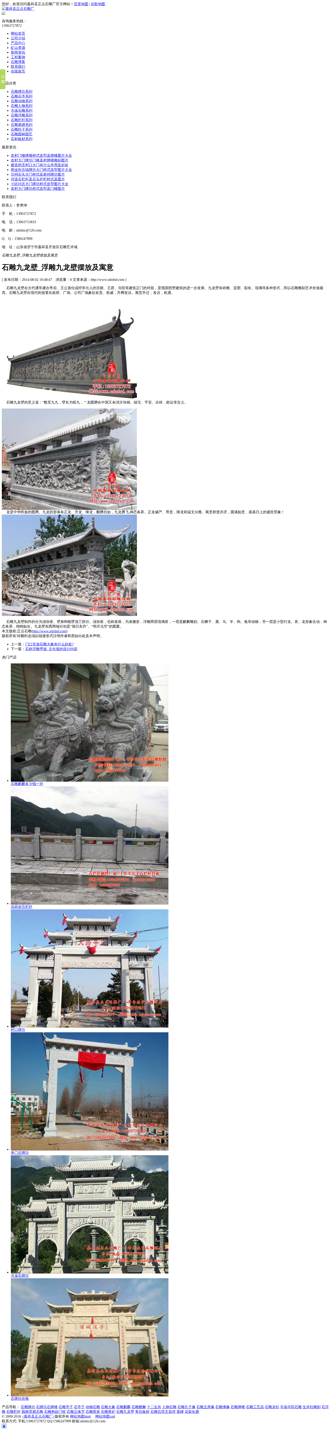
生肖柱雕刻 (312, 1407)
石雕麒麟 (123, 1407)
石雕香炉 (108, 1412)
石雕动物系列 (21, 101)
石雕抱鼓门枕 (55, 1412)
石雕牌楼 (238, 1407)
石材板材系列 (21, 139)
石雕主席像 (205, 1407)
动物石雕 (93, 1407)
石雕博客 (18, 62)
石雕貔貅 (138, 1407)
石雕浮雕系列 (21, 115)
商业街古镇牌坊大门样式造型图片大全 (41, 170)
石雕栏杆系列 (21, 120)
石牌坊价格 (20, 1398)
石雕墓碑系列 (21, 125)
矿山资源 (18, 48)
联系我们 (18, 66)
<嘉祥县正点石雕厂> (38, 1416)
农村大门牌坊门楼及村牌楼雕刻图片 (39, 160)
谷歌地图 (98, 4)
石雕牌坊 (28, 1407)
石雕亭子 (66, 1407)
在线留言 (18, 71)
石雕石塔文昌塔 (163, 1412)
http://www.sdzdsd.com (49, 631)
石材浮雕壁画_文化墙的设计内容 (51, 649)
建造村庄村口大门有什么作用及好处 (39, 165)
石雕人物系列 (21, 106)
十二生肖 (154, 1407)
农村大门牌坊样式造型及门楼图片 (38, 189)
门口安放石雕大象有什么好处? (49, 644)
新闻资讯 (18, 52)
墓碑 (180, 1412)
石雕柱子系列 (21, 129)
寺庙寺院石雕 (291, 1407)
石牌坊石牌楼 (47, 1407)
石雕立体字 (76, 1412)
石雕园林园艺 (21, 134)
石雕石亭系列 (21, 96)
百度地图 (81, 4)
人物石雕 (169, 1407)
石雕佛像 (222, 1407)
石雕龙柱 (272, 1407)
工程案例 (18, 57)
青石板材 (142, 1412)
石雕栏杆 (13, 1412)
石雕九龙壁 (125, 1412)
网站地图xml (105, 1416)
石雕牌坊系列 (21, 91)
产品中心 (18, 43)
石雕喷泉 (93, 1412)
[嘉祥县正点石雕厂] (18, 9)
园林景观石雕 (32, 1412)
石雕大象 (108, 1407)
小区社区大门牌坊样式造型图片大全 (39, 184)
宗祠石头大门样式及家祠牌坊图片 (38, 174)
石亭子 (79, 1407)
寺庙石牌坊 (20, 1276)
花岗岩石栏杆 (21, 907)
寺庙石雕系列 (21, 110)
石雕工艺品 (255, 1407)
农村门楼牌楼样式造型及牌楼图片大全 (41, 155)
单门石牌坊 (20, 1153)
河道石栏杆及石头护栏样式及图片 (38, 179)
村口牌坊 (18, 1030)
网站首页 (18, 33)
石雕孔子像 (186, 1407)
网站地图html (80, 1416)
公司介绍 (18, 38)
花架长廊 (192, 1412)
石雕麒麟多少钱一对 (27, 784)
